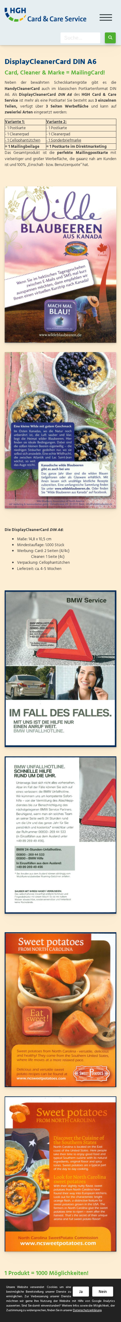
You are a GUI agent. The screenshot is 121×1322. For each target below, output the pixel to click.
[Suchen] (110, 37)
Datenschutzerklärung (87, 1310)
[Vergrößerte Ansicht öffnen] (60, 264)
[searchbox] (80, 37)
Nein (103, 1292)
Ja (81, 1292)
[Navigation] (106, 15)
